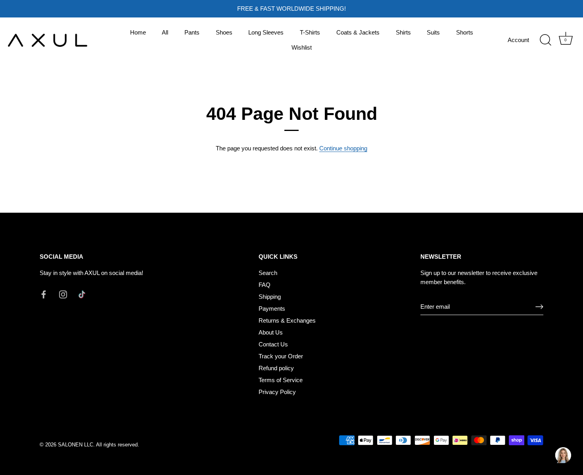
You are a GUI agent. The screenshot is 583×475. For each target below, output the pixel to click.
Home (138, 32)
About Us (271, 332)
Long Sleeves (266, 32)
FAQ (264, 284)
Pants (191, 32)
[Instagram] (63, 293)
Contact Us (273, 344)
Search (268, 272)
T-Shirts (310, 32)
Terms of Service (281, 380)
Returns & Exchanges (287, 320)
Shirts (403, 32)
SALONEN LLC (75, 445)
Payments (272, 308)
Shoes (224, 32)
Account (518, 40)
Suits (433, 32)
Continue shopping (343, 148)
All (165, 32)
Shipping (270, 296)
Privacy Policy (277, 391)
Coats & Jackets (358, 32)
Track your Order (281, 356)
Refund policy (276, 368)
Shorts (464, 32)
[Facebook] (44, 293)
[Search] (545, 40)
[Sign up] (539, 307)
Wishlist (302, 47)
